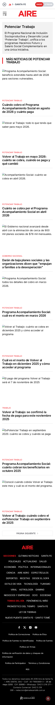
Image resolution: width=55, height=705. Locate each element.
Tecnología (31, 584)
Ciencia (10, 572)
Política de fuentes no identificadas (18, 641)
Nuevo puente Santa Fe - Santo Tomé (27, 617)
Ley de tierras (27, 612)
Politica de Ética (39, 634)
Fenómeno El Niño (37, 601)
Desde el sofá (40, 578)
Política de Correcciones (19, 634)
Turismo (45, 584)
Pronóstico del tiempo (21, 606)
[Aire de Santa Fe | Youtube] (35, 627)
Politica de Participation (15, 663)
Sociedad (45, 595)
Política (23, 567)
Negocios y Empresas (17, 595)
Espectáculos (40, 572)
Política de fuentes (44, 641)
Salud (43, 561)
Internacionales (41, 567)
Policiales (15, 561)
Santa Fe (46, 556)
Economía (10, 567)
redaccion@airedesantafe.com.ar (30, 690)
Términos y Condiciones (39, 663)
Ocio (35, 595)
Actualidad (30, 561)
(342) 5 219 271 (44, 684)
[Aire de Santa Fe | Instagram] (30, 627)
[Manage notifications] (48, 698)
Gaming (39, 589)
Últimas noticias (28, 556)
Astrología (26, 589)
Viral (14, 589)
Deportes (12, 578)
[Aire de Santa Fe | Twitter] (24, 627)
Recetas (25, 578)
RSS (27, 669)
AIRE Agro (23, 572)
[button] (9, 13)
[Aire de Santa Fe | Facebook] (19, 627)
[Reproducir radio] (4, 4)
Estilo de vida (13, 584)
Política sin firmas (27, 647)
